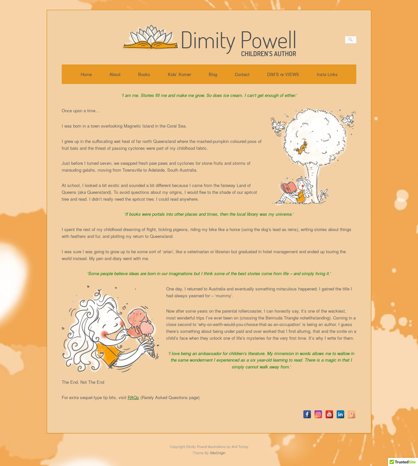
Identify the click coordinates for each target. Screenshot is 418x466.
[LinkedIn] (340, 414)
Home (86, 74)
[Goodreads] (351, 414)
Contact (242, 74)
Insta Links (327, 74)
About (115, 74)
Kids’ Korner (179, 74)
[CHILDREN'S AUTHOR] (209, 54)
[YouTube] (329, 414)
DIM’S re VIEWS (283, 74)
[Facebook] (307, 414)
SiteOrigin (217, 452)
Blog (213, 74)
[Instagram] (318, 414)
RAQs (133, 397)
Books (144, 74)
